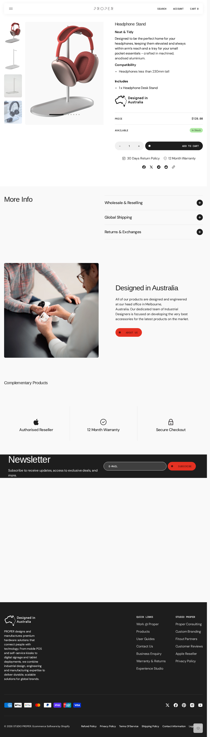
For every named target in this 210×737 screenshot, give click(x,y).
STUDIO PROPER (22, 726)
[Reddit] (166, 167)
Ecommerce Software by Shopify (51, 726)
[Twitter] (151, 167)
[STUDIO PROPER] (103, 8)
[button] (11, 8)
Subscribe (185, 466)
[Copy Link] (173, 167)
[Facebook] (144, 167)
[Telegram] (159, 167)
